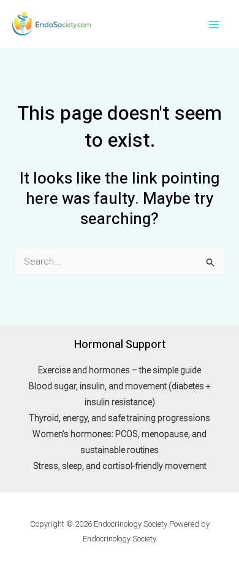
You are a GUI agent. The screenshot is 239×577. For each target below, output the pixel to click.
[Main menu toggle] (214, 24)
